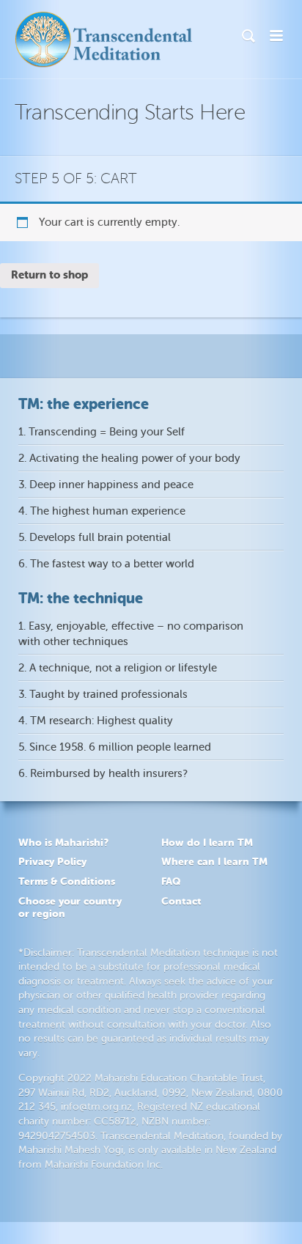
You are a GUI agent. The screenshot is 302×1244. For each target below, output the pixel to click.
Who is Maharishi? (63, 842)
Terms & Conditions (66, 881)
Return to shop (49, 274)
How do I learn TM (207, 842)
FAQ (170, 881)
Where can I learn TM (214, 861)
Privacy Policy (52, 861)
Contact (181, 901)
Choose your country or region (70, 907)
